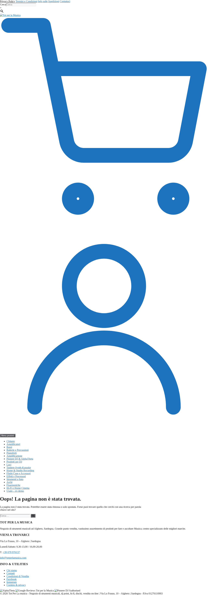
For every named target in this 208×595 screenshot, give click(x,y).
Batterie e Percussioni (17, 450)
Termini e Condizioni (26, 1)
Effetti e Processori (16, 476)
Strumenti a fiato (14, 479)
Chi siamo (11, 570)
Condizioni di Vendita (17, 576)
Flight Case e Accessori (18, 473)
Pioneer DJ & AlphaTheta (19, 458)
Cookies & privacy (16, 585)
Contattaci (65, 1)
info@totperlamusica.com (13, 557)
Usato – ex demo (15, 491)
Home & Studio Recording (20, 470)
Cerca (3, 4)
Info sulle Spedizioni (48, 1)
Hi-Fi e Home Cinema (17, 488)
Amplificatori (13, 444)
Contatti (10, 573)
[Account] (104, 432)
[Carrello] (104, 223)
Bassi (9, 447)
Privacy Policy (7, 1)
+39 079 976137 (11, 552)
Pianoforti (11, 453)
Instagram (11, 582)
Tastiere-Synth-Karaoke (18, 467)
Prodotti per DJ (14, 461)
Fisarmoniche (13, 485)
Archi (9, 482)
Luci (8, 464)
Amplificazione (14, 455)
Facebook (11, 579)
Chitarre (10, 441)
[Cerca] (33, 516)
